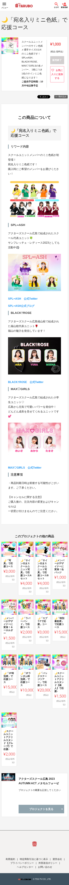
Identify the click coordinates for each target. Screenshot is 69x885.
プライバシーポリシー (22, 863)
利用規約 (10, 859)
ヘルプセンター (25, 867)
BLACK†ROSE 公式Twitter (25, 382)
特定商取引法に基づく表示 (34, 859)
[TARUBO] (24, 5)
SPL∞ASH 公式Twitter (23, 298)
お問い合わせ (45, 867)
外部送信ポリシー (48, 863)
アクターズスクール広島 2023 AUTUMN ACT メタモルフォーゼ (39, 781)
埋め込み (62, 96)
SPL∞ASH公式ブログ (21, 305)
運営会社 (57, 859)
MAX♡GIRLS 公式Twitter (24, 467)
